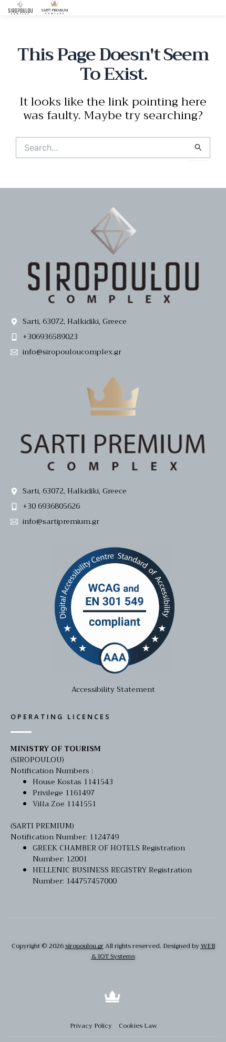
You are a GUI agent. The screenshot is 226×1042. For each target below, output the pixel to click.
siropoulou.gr (84, 946)
